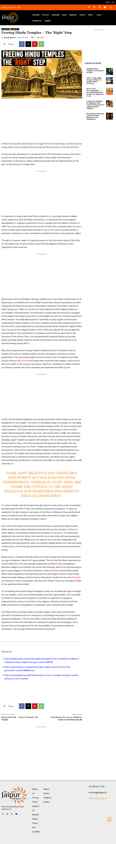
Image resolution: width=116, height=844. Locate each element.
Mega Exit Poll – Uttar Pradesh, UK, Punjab (19, 718)
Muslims (55, 570)
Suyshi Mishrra (10, 37)
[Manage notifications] (109, 819)
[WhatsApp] (41, 44)
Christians (76, 577)
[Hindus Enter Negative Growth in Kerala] (109, 71)
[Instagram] (94, 7)
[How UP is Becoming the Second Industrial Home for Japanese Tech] (109, 91)
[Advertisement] (41, 122)
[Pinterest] (35, 44)
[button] (111, 7)
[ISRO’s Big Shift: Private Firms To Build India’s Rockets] (109, 80)
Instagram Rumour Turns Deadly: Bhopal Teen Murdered (95, 116)
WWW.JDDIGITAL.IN (97, 798)
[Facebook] (89, 7)
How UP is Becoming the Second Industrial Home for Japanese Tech (95, 92)
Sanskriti (15, 29)
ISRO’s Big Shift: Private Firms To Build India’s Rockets (94, 81)
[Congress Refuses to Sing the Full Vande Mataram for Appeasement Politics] (109, 103)
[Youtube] (105, 7)
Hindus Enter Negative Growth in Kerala (95, 71)
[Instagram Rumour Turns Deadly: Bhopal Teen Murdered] (109, 116)
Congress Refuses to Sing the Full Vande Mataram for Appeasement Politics (95, 105)
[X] (100, 7)
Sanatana (5, 29)
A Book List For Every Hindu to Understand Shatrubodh (66, 718)
